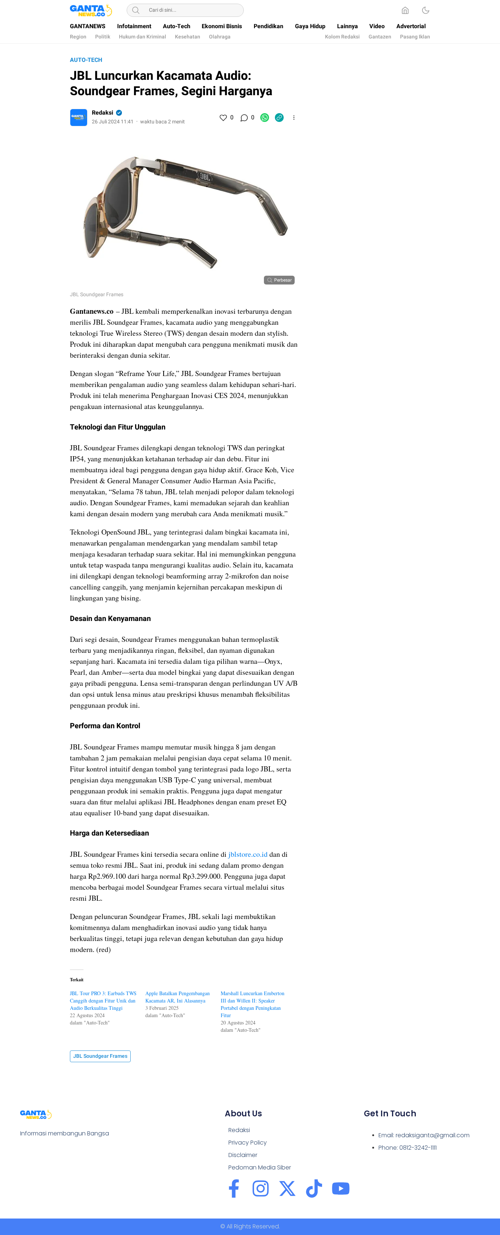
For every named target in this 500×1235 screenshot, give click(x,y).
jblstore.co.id (248, 854)
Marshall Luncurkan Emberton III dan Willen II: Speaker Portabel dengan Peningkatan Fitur (252, 1004)
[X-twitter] (287, 1188)
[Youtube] (341, 1188)
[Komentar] (243, 117)
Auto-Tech (86, 60)
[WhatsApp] (264, 117)
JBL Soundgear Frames (100, 1056)
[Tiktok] (314, 1188)
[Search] (136, 10)
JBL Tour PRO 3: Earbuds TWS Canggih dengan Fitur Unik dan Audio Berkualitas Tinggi (103, 1000)
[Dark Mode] (425, 10)
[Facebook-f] (234, 1188)
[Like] (223, 117)
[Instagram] (260, 1188)
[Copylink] (279, 117)
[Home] (405, 10)
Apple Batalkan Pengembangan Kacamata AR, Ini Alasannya (177, 997)
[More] (294, 117)
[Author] (78, 117)
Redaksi (102, 112)
